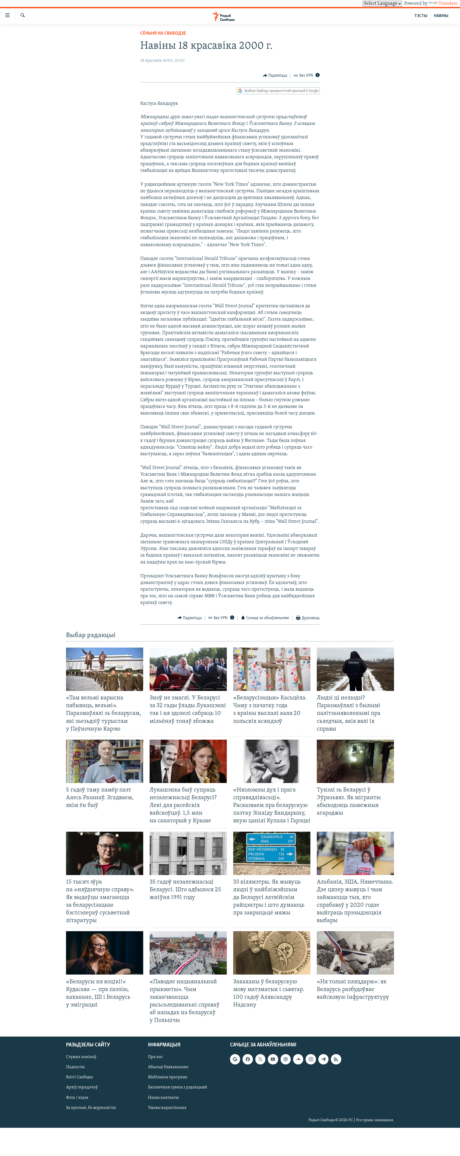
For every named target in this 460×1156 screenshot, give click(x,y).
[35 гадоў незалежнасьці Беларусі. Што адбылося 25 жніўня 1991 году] (188, 853)
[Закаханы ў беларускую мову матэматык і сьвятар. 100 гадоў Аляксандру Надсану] (271, 953)
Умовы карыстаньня (167, 1108)
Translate (448, 3)
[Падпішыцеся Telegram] (323, 1059)
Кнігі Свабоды (79, 1077)
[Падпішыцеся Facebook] (248, 1059)
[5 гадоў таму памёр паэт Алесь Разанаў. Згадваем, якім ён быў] (104, 761)
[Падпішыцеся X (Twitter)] (260, 1059)
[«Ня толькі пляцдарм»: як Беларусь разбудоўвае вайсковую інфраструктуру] (355, 953)
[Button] (275, 75)
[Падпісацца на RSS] (336, 1059)
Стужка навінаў (81, 1057)
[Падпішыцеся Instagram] (311, 1059)
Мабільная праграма (167, 1077)
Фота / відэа (77, 1098)
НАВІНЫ (441, 16)
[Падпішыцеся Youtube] (273, 1059)
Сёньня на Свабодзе (163, 33)
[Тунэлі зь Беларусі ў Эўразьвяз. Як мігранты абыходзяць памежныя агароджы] (355, 761)
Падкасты (75, 1067)
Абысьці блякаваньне (168, 1067)
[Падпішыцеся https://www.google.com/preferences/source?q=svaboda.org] (235, 1059)
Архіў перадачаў (82, 1087)
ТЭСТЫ (420, 16)
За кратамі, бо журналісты (91, 1108)
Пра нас (155, 1057)
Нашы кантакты (163, 1098)
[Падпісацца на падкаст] (286, 1059)
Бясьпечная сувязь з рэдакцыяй (177, 1087)
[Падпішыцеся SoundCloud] (298, 1059)
